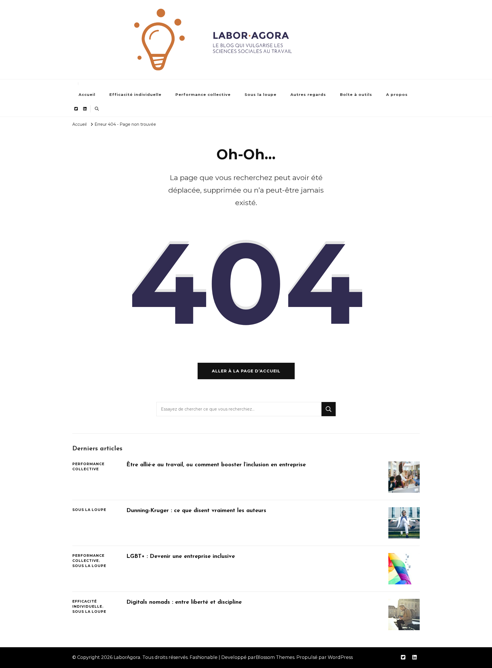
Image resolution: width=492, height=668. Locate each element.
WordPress (340, 657)
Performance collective (203, 94)
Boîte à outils (356, 94)
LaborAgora (127, 657)
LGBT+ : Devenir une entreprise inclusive (180, 556)
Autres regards (308, 94)
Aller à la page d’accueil (246, 371)
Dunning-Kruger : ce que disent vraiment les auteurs (196, 511)
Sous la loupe (260, 94)
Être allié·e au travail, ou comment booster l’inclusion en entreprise (216, 465)
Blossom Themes (275, 657)
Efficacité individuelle (135, 94)
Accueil (87, 94)
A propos (397, 94)
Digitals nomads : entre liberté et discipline (184, 602)
